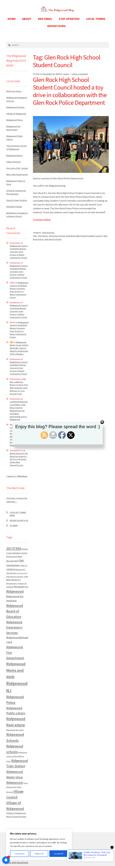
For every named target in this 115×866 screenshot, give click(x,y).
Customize (19, 853)
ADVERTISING (56, 26)
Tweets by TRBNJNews (16, 476)
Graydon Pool (22, 573)
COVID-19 (23, 566)
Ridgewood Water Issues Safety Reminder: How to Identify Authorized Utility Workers (19, 348)
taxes (25, 783)
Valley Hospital (13, 161)
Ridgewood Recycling (15, 730)
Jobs (26, 576)
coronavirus (12, 565)
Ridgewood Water (14, 155)
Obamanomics (11, 583)
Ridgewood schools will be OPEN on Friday (16, 756)
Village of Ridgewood (16, 113)
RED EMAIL (45, 19)
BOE (16, 561)
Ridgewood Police (14, 120)
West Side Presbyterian (17, 174)
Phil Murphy (19, 586)
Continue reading (42, 219)
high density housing (14, 576)
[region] (39, 844)
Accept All (58, 853)
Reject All (39, 853)
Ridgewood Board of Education (14, 611)
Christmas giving (57, 236)
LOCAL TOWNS (95, 19)
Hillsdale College (14, 206)
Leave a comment (80, 74)
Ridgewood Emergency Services (14, 627)
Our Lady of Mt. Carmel (17, 168)
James (66, 74)
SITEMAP (14, 525)
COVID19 (10, 569)
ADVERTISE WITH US (19, 520)
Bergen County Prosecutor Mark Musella (16, 557)
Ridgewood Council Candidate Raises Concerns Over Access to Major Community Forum (19, 252)
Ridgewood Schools (15, 107)
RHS (26, 587)
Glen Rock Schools (53, 239)
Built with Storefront (17, 862)
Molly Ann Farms (14, 91)
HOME (11, 19)
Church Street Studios (16, 200)
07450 (16, 548)
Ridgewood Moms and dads (15, 670)
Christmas (43, 236)
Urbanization (11, 787)
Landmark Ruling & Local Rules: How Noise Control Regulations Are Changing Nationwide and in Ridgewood (19, 410)
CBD (21, 560)
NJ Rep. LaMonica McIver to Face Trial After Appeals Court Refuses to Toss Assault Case (19, 386)
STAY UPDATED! (69, 19)
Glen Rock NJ (11, 573)
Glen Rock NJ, (48, 232)
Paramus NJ (22, 583)
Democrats (20, 569)
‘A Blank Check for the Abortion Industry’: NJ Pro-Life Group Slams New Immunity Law (19, 458)
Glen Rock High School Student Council (84, 236)
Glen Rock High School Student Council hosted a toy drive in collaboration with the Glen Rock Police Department (70, 91)
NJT (19, 580)
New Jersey (11, 579)
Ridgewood (15, 591)
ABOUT (26, 19)
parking (9, 587)
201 (9, 548)
